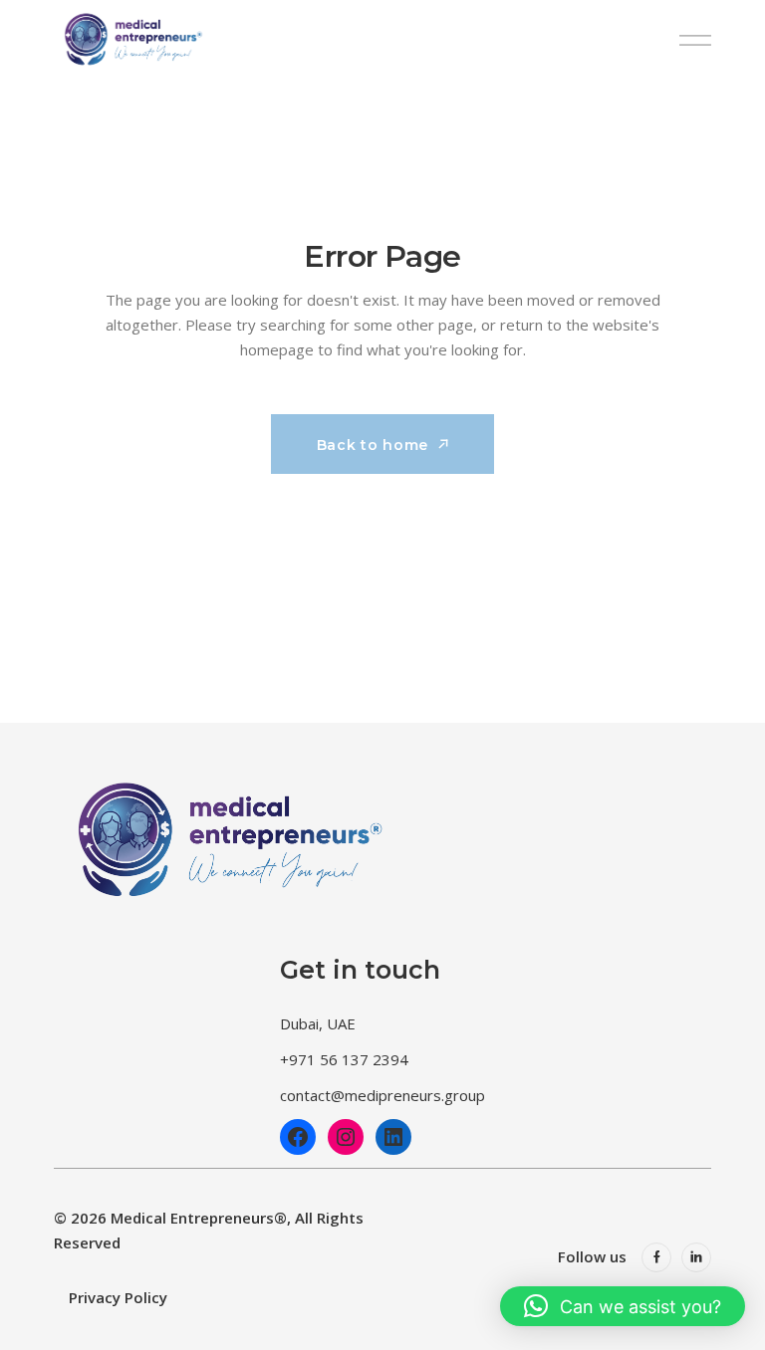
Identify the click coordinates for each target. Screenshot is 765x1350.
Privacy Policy (118, 1297)
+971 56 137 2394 (344, 1059)
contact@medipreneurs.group (382, 1095)
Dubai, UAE (318, 1023)
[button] (622, 1306)
